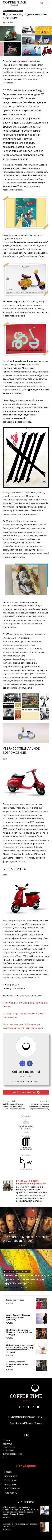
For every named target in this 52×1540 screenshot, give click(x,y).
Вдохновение (8, 11)
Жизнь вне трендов (15, 1300)
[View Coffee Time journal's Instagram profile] (22, 1063)
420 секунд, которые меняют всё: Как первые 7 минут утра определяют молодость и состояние (20, 1348)
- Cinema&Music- (9, 1233)
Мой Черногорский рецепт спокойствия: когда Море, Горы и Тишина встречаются (14, 1106)
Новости (19, 11)
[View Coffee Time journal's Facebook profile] (30, 1063)
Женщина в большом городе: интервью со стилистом (20, 1525)
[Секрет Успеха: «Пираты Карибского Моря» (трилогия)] (41, 1318)
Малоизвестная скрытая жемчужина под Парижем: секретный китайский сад (39, 1106)
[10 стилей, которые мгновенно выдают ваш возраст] (41, 1365)
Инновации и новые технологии (17, 1271)
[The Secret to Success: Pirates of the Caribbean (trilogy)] (26, 1228)
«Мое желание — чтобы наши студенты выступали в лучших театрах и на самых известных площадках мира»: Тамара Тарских (20, 1511)
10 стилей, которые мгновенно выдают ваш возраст (17, 1364)
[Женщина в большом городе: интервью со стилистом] (44, 1527)
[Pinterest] (23, 1407)
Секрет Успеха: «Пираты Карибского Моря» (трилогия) (18, 1317)
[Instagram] (18, 1407)
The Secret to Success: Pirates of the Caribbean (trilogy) (19, 1332)
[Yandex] (33, 1407)
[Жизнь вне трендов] (41, 1303)
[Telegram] (28, 1407)
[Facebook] (14, 1407)
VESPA (16, 984)
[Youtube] (38, 1407)
